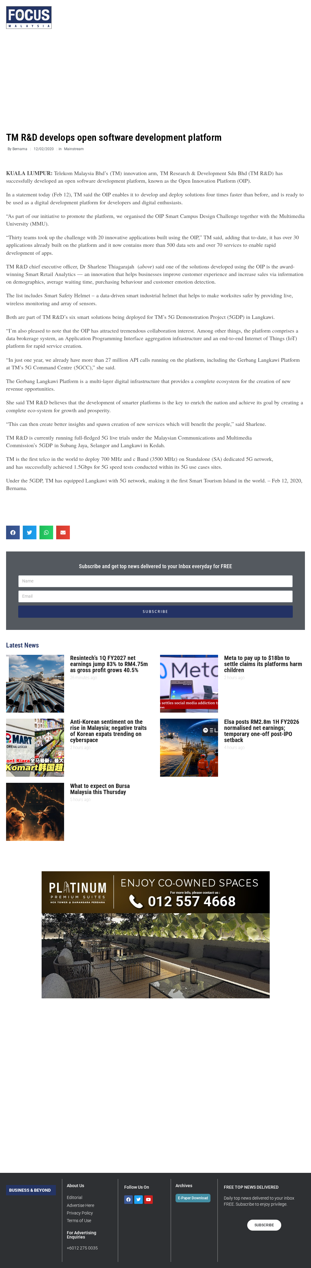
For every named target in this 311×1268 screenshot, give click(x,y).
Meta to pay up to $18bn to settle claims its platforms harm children (263, 664)
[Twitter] (138, 1199)
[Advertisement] (155, 80)
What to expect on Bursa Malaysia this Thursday (100, 789)
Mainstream (74, 149)
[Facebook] (128, 1199)
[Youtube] (148, 1199)
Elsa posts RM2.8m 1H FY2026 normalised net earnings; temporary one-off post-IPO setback (261, 731)
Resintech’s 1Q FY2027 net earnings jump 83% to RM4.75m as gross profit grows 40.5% (109, 664)
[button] (13, 532)
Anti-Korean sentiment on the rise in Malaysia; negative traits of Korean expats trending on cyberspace (108, 731)
